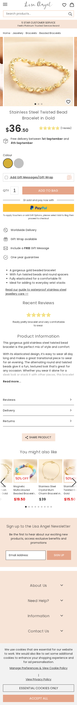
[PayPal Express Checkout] (38, 208)
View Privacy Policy (38, 679)
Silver (18, 163)
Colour (7, 155)
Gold (8, 163)
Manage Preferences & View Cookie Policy (39, 668)
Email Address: (18, 555)
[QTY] (16, 191)
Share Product (39, 437)
